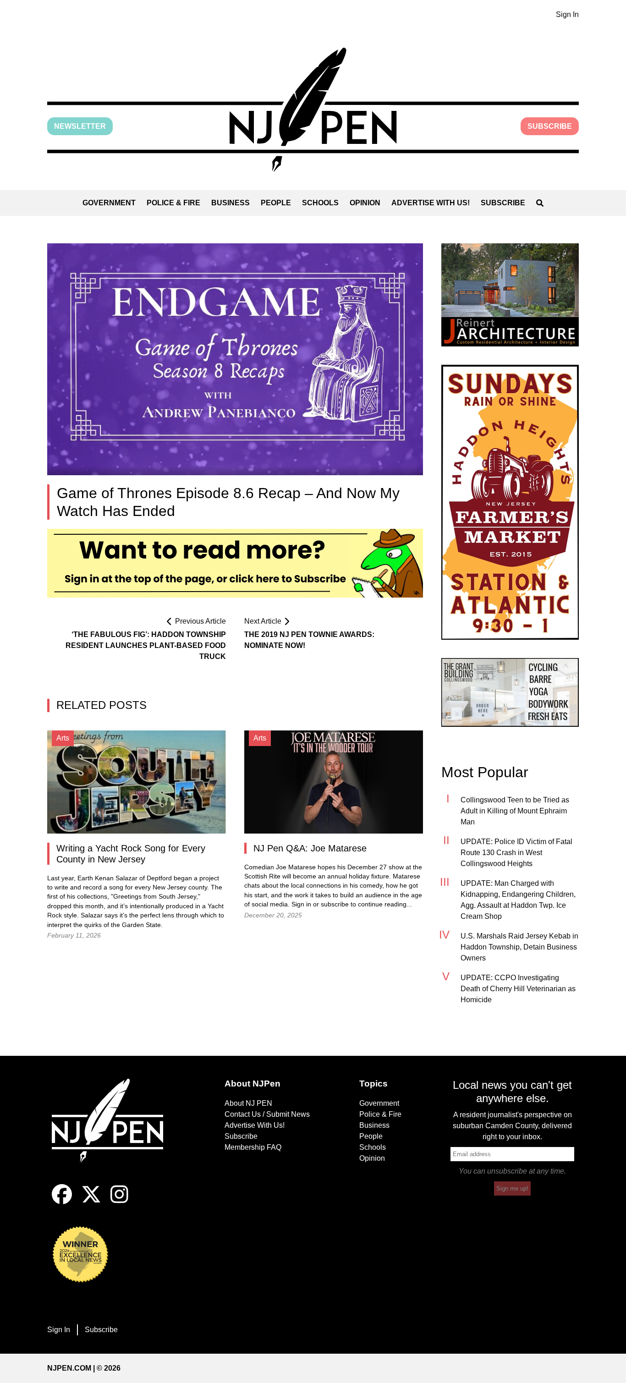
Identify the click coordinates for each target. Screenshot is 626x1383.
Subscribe (549, 126)
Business (230, 203)
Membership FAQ (253, 1147)
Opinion (365, 203)
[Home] (114, 1131)
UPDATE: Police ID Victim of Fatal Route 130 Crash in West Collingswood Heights (516, 852)
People (276, 203)
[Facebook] (62, 1202)
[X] (91, 1202)
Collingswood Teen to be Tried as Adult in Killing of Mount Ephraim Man (515, 811)
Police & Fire (173, 203)
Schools (320, 203)
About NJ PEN (248, 1103)
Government (109, 203)
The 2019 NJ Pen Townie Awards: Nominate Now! (309, 640)
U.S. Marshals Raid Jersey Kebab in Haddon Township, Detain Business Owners (519, 947)
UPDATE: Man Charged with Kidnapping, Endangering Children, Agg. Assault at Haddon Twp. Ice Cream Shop (518, 899)
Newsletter (80, 126)
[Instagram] (119, 1202)
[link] (510, 294)
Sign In (567, 14)
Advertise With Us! (430, 203)
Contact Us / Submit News (267, 1114)
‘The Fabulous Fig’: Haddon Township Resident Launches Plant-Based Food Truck (146, 645)
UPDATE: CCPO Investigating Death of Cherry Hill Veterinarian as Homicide (518, 989)
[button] (313, 109)
